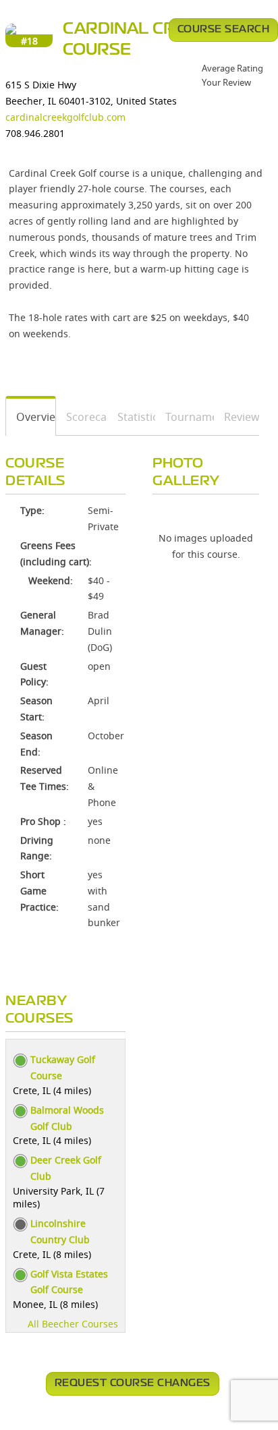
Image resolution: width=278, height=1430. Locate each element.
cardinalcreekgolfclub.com (65, 117)
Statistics (131, 416)
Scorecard (82, 416)
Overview (31, 416)
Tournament (184, 416)
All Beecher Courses (73, 1323)
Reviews (237, 416)
